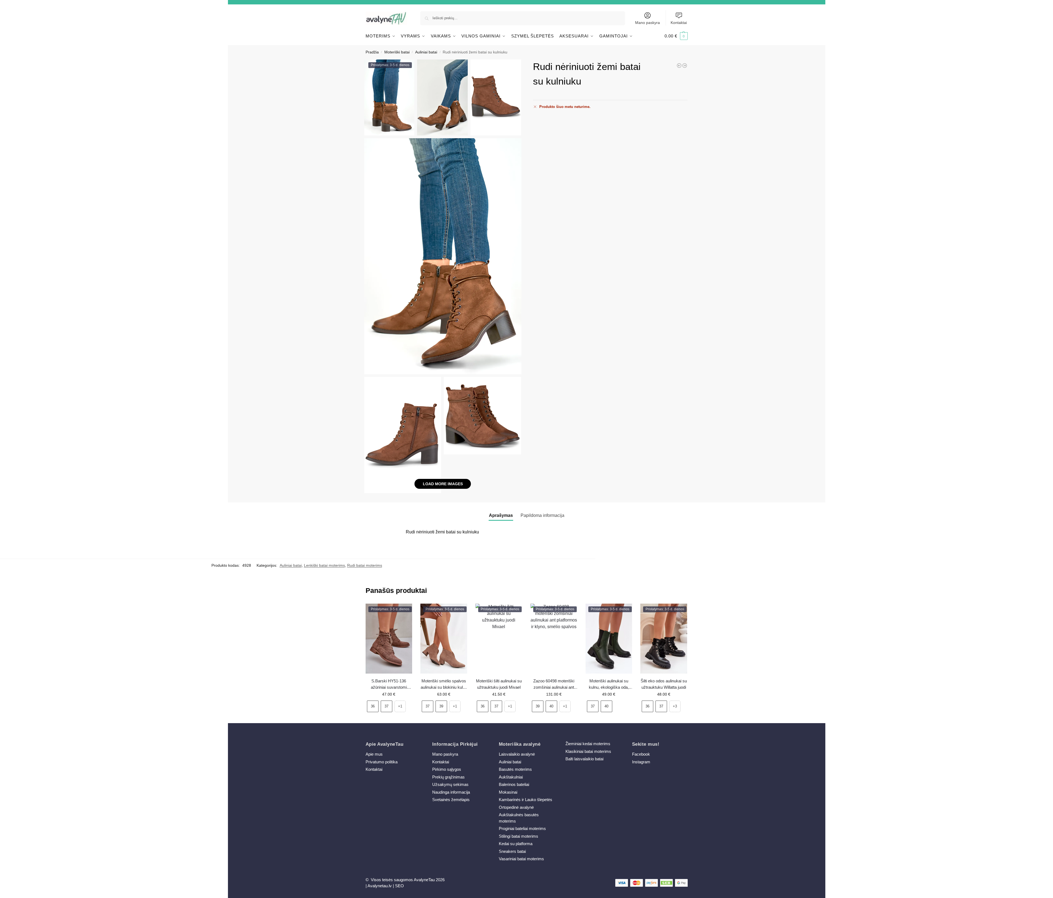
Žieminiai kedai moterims (587, 743)
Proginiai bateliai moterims (522, 828)
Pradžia (372, 52)
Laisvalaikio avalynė (517, 754)
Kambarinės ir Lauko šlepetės (525, 799)
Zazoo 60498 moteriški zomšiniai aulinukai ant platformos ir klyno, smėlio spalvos (553, 684)
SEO (399, 885)
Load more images (443, 484)
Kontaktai (679, 22)
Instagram (641, 761)
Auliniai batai (426, 52)
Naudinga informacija (451, 792)
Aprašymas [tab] (501, 515)
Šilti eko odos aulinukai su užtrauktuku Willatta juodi (664, 684)
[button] (676, 36)
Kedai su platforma (515, 843)
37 (386, 706)
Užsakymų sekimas (450, 784)
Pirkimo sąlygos (446, 769)
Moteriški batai (397, 52)
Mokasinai (508, 792)
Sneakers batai (512, 851)
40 (551, 706)
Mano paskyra (647, 22)
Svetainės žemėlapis (451, 799)
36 (373, 706)
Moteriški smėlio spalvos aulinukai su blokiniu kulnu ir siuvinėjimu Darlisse (444, 684)
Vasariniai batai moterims (521, 858)
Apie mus (374, 754)
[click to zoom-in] (443, 256)
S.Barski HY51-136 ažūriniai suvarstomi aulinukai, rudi (389, 684)
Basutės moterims (515, 769)
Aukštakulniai (511, 777)
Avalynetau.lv (380, 885)
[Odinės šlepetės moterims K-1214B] (679, 65)
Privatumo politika (382, 761)
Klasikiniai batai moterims (588, 751)
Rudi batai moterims (364, 565)
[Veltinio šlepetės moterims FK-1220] (684, 65)
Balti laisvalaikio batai (584, 758)
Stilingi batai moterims (518, 836)
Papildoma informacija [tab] (542, 515)
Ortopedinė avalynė (516, 807)
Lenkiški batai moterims (324, 565)
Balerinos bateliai (514, 784)
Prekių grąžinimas (448, 777)
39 (441, 706)
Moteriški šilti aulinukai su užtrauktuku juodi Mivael (499, 684)
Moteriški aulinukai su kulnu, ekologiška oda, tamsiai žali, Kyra (609, 684)
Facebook (641, 754)
